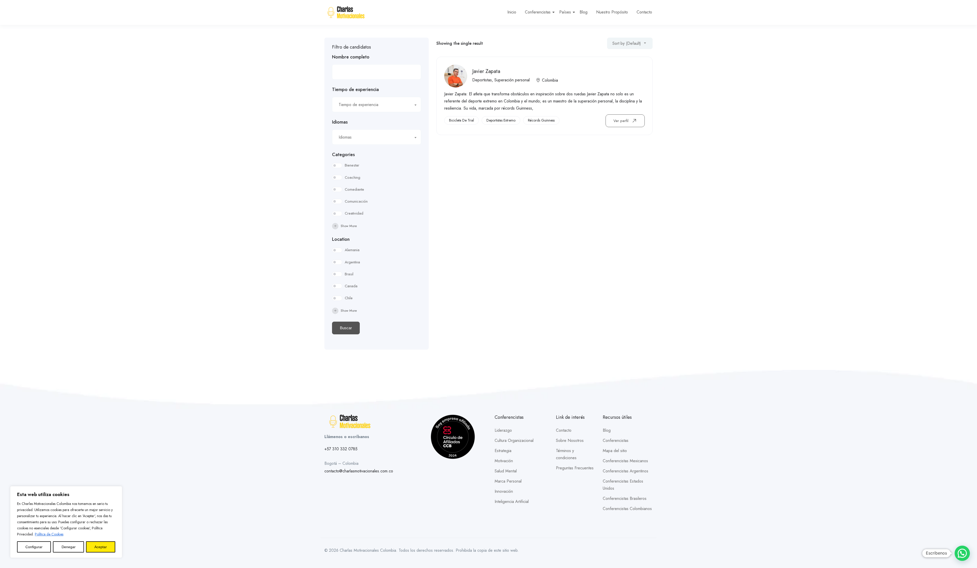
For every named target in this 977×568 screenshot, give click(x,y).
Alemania (352, 250)
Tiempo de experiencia (355, 89)
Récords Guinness (541, 120)
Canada (351, 286)
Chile (349, 298)
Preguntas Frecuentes (575, 468)
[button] (962, 553)
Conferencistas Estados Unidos (623, 484)
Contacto (644, 12)
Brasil (349, 274)
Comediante (354, 189)
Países (565, 12)
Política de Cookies (49, 534)
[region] (66, 522)
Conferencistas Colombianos (627, 509)
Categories (343, 154)
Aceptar (100, 547)
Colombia (550, 80)
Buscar (346, 328)
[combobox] (376, 104)
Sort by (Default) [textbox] (626, 43)
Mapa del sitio (615, 451)
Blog (583, 12)
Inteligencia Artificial (512, 501)
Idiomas (340, 122)
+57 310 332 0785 (340, 449)
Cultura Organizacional (514, 440)
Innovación (504, 491)
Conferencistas (538, 12)
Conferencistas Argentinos (625, 471)
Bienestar (352, 165)
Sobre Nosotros (570, 440)
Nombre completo (350, 57)
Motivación (504, 461)
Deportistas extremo (500, 120)
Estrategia (503, 451)
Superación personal (512, 80)
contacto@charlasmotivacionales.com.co (358, 471)
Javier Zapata (486, 71)
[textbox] (373, 104)
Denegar (69, 547)
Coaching (352, 177)
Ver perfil (621, 121)
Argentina (352, 262)
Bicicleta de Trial (461, 120)
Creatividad (354, 213)
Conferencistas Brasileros (624, 498)
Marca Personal (508, 481)
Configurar (33, 547)
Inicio (511, 12)
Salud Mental (506, 471)
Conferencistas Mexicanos (625, 461)
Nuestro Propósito (612, 12)
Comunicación (356, 201)
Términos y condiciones (566, 454)
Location (341, 239)
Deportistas (482, 80)
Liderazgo (503, 430)
